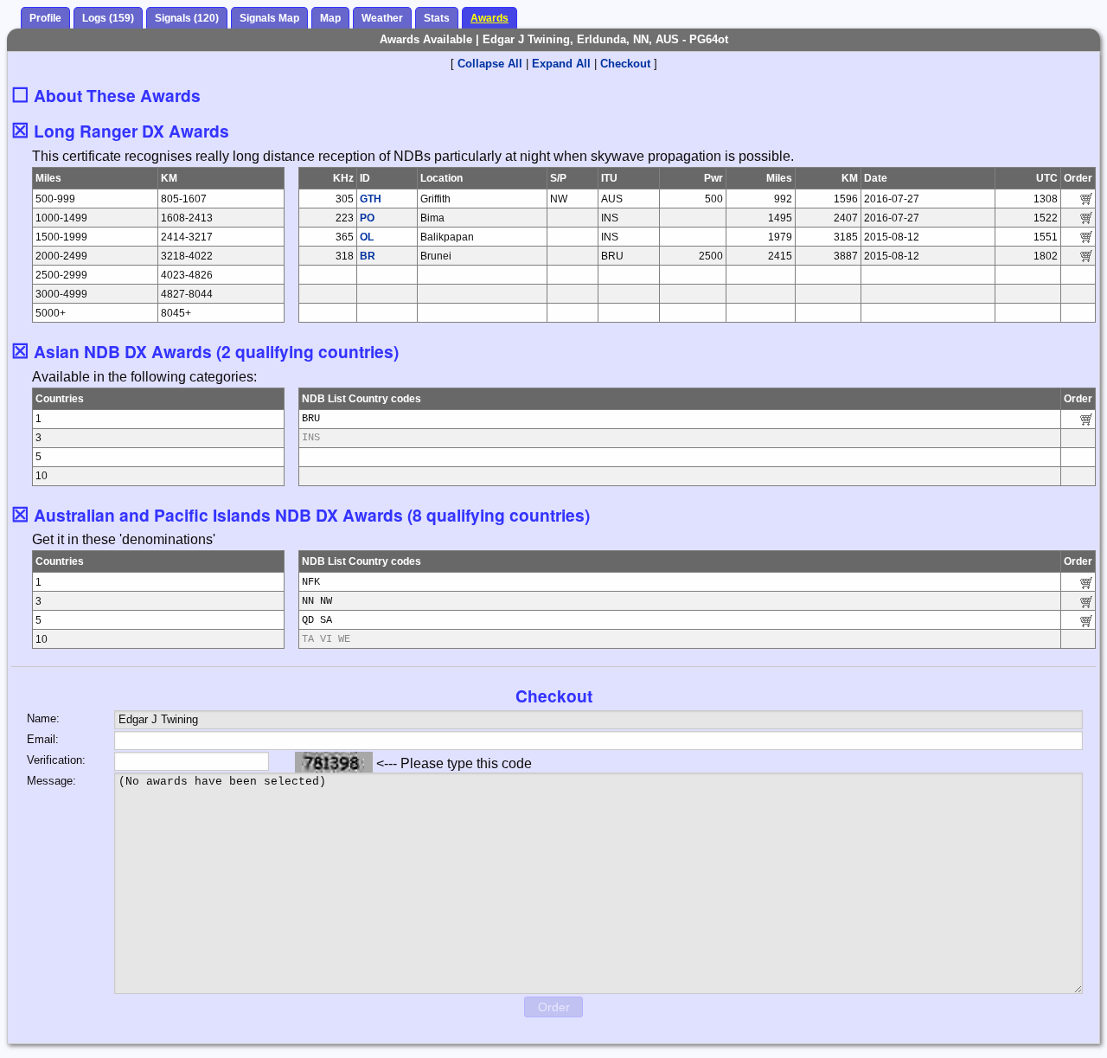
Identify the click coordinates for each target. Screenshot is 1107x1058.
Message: (51, 780)
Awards (489, 18)
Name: (43, 718)
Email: (43, 739)
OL (367, 237)
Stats (437, 18)
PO (367, 218)
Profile (45, 18)
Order (554, 1007)
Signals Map (269, 18)
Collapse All (490, 63)
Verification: (56, 759)
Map (330, 18)
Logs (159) (108, 18)
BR (367, 256)
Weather (382, 18)
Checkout (625, 63)
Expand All (561, 63)
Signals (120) (187, 18)
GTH (370, 199)
